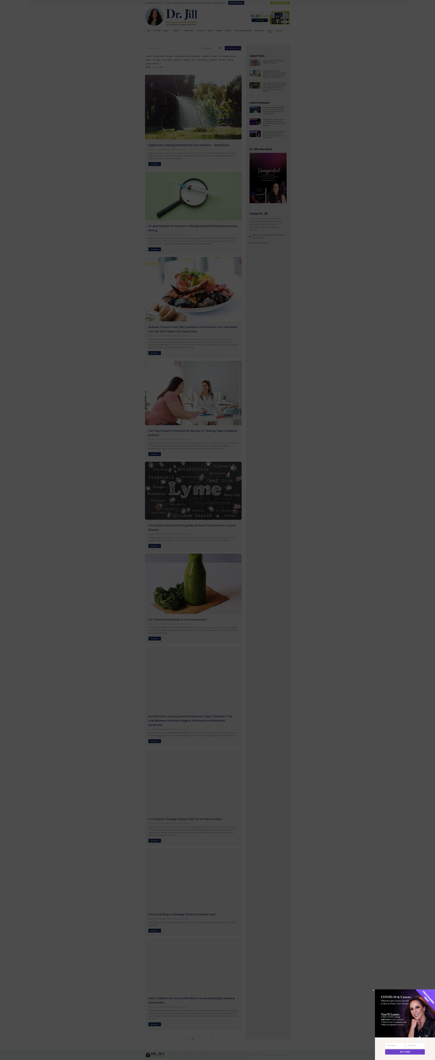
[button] (373, 990)
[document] (217, 530)
